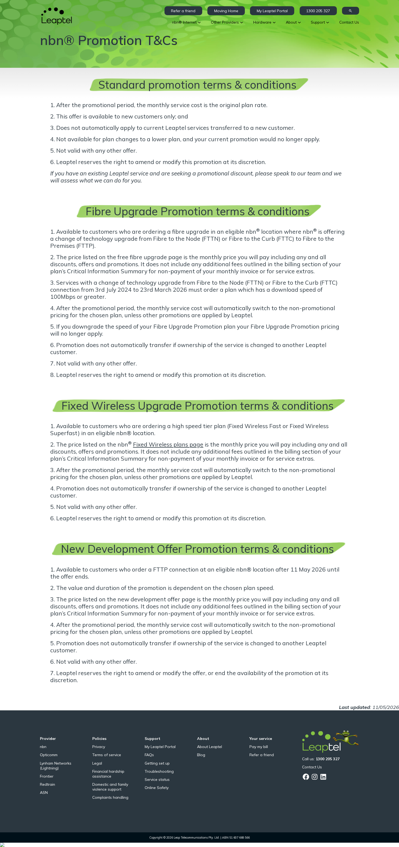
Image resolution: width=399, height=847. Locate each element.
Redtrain (47, 784)
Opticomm (49, 754)
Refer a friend (183, 10)
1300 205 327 (318, 10)
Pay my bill (258, 746)
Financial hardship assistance (108, 774)
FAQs (149, 754)
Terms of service (106, 754)
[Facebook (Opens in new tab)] (306, 777)
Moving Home (226, 10)
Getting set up (157, 763)
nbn (43, 746)
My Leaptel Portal (272, 10)
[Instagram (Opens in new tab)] (314, 777)
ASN (44, 792)
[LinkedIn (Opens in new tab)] (323, 777)
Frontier (46, 776)
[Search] (350, 11)
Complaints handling (110, 797)
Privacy (98, 746)
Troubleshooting (159, 771)
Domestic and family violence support (110, 787)
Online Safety (157, 787)
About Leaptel (209, 746)
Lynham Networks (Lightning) (55, 766)
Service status (157, 779)
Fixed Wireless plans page (168, 444)
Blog (201, 754)
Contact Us (312, 767)
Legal (97, 763)
